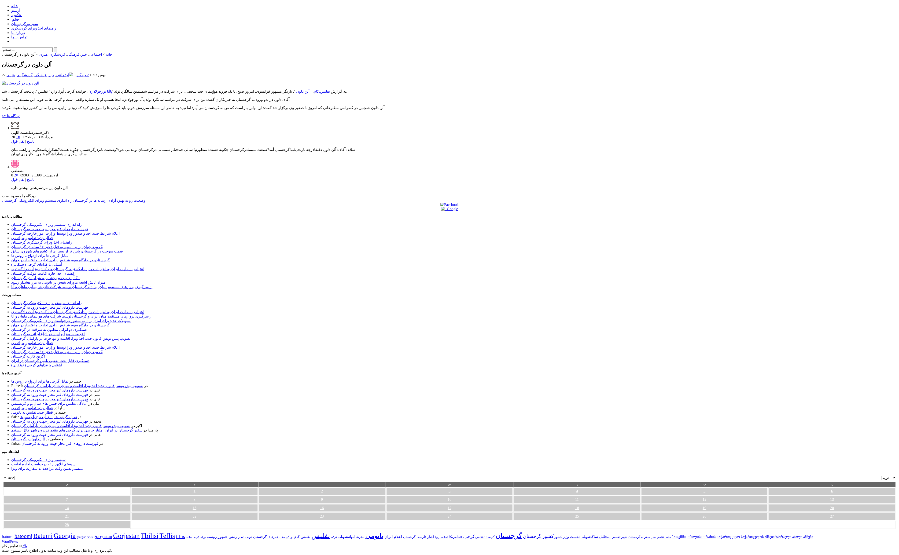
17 (449, 508)
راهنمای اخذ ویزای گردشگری (33, 28)
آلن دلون (302, 91)
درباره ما (18, 33)
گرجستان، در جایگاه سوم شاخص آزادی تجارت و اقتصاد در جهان (60, 260)
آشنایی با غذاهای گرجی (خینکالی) (36, 265)
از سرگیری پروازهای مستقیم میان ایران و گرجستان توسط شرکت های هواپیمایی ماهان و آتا (81, 287)
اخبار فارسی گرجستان (418, 537)
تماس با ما (19, 37)
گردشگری (57, 54)
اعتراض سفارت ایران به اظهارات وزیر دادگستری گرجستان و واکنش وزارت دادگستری (77, 269)
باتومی (374, 535)
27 (832, 516)
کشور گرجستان (538, 536)
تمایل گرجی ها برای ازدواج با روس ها (39, 256)
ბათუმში (679, 537)
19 (704, 508)
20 (832, 508)
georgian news (85, 537)
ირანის (710, 537)
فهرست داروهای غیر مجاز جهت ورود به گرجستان (49, 229)
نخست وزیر (571, 537)
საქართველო (728, 537)
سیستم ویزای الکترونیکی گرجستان (38, 460)
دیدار (241, 537)
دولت (248, 537)
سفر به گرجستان (24, 24)
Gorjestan (126, 535)
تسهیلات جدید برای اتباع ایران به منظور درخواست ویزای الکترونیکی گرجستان (71, 321)
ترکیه (334, 537)
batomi (8, 536)
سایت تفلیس (664, 537)
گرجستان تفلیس (485, 537)
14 (67, 508)
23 (322, 516)
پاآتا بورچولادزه (101, 91)
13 (832, 499)
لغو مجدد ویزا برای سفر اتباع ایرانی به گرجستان (48, 334)
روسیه (212, 537)
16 (322, 508)
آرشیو (16, 10)
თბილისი (695, 537)
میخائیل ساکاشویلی (596, 537)
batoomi (23, 536)
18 (577, 508)
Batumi (43, 535)
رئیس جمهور (227, 537)
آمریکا (453, 537)
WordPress (10, 542)
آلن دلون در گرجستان (28, 439)
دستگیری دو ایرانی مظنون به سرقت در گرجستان (49, 330)
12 (704, 499)
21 (67, 516)
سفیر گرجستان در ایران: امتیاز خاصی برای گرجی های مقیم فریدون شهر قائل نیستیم (76, 430)
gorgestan (103, 536)
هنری (43, 54)
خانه (14, 6)
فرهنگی (73, 54)
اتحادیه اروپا (441, 537)
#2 (16, 175)
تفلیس (320, 535)
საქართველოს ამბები (757, 537)
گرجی (469, 536)
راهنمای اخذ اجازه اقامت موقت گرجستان (43, 273)
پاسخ (30, 141)
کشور (558, 537)
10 (449, 499)
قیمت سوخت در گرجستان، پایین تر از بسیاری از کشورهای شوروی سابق (67, 251)
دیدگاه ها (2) (11, 116)
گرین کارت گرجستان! (28, 356)
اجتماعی (95, 54)
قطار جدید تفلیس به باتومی (32, 238)
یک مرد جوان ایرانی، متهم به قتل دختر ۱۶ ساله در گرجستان (57, 247)
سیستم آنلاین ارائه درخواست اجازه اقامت (43, 464)
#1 (18, 137)
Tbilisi (149, 535)
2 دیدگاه (83, 75)
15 (194, 508)
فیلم (15, 19)
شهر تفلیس (619, 537)
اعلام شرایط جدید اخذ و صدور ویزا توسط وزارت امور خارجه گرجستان (65, 233)
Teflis (167, 535)
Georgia (65, 535)
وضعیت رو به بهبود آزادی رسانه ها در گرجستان (109, 200)
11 (577, 499)
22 (194, 516)
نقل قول (17, 141)
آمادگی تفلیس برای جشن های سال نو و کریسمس (49, 403)
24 (449, 516)
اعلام (398, 536)
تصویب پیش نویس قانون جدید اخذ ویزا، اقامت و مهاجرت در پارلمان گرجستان (70, 338)
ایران (388, 536)
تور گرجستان (286, 537)
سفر (653, 537)
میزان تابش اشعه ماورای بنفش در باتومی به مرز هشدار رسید (58, 282)
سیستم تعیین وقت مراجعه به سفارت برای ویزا (47, 469)
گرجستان (509, 535)
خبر (84, 54)
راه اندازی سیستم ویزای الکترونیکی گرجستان (37, 200)
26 (704, 516)
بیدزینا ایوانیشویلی (351, 537)
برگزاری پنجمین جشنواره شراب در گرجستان (46, 278)
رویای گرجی (199, 537)
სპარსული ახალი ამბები (794, 537)
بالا (24, 546)
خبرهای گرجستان (266, 537)
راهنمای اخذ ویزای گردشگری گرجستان (41, 242)
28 (67, 525)
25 (577, 516)
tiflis (180, 536)
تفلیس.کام (322, 91)
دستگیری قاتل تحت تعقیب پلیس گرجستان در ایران (50, 361)
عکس (16, 15)
